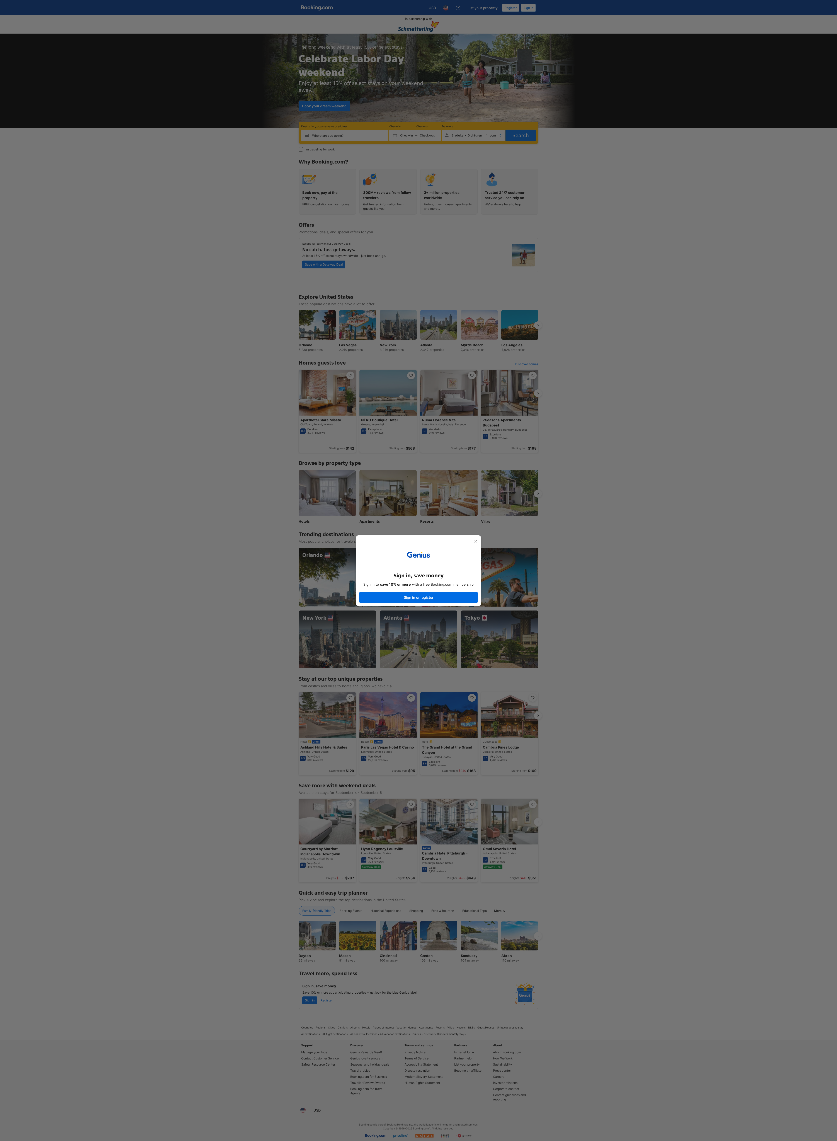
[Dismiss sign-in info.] (476, 541)
